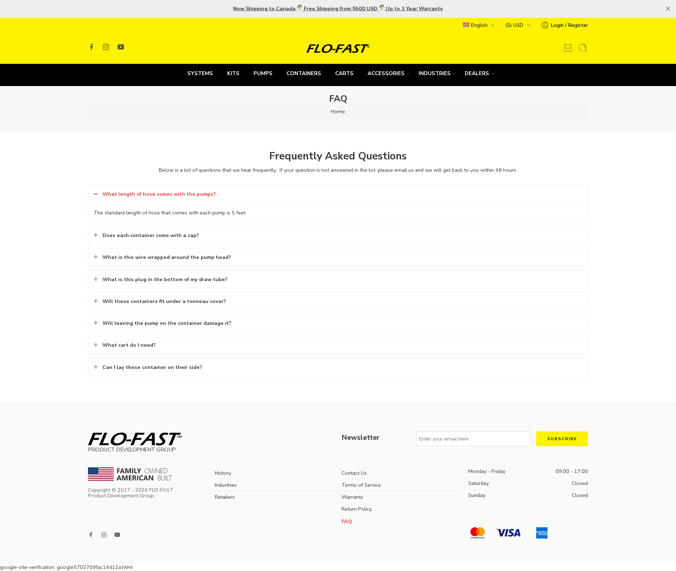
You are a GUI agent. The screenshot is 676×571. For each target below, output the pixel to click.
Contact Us (354, 472)
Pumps (263, 73)
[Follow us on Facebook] (91, 46)
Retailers (225, 496)
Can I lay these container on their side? (152, 367)
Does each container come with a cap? (150, 235)
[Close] (668, 8)
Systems (200, 73)
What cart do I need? (129, 344)
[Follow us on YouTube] (121, 47)
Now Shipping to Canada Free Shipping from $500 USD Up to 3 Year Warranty (338, 8)
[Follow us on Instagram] (106, 47)
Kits (233, 73)
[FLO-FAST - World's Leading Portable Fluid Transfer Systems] (338, 48)
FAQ (347, 521)
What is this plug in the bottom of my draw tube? (164, 279)
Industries (435, 73)
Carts (344, 73)
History (223, 472)
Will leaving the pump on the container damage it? (166, 323)
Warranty (352, 496)
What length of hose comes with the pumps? (159, 194)
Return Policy (357, 508)
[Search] (583, 48)
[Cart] (568, 48)
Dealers (477, 73)
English (479, 25)
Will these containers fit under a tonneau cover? (164, 301)
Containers (304, 73)
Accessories (386, 73)
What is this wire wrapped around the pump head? (166, 257)
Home (338, 111)
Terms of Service (361, 484)
